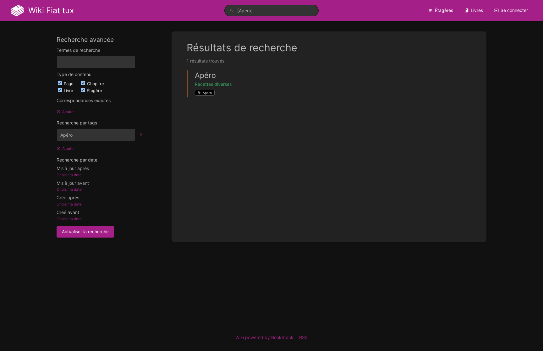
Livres (477, 10)
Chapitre (95, 83)
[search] (271, 10)
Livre (69, 90)
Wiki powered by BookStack (264, 337)
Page (69, 83)
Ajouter (68, 111)
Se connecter (514, 10)
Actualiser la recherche (85, 231)
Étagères (444, 10)
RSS (303, 337)
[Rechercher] (231, 10)
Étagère (94, 90)
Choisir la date (69, 175)
